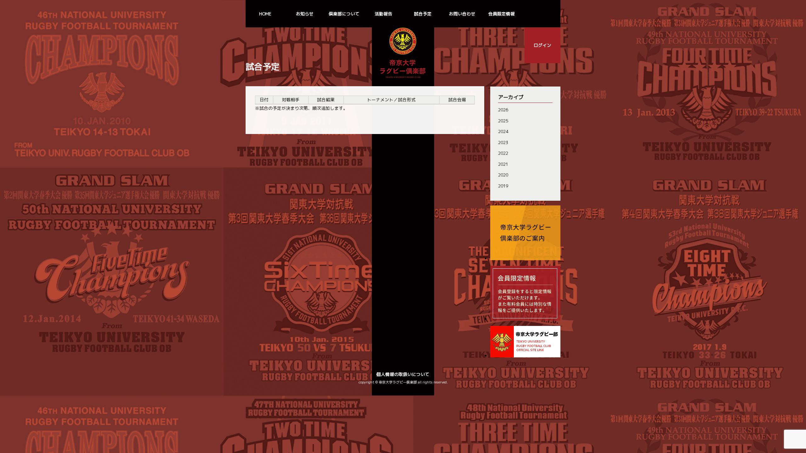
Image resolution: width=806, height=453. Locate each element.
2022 (503, 153)
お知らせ (305, 14)
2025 (503, 121)
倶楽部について (344, 14)
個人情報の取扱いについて (403, 374)
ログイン (542, 45)
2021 (503, 164)
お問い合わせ (462, 14)
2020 (503, 175)
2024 (503, 131)
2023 (503, 142)
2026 (503, 110)
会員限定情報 (501, 14)
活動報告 (383, 14)
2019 (503, 186)
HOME (265, 14)
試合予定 (423, 14)
